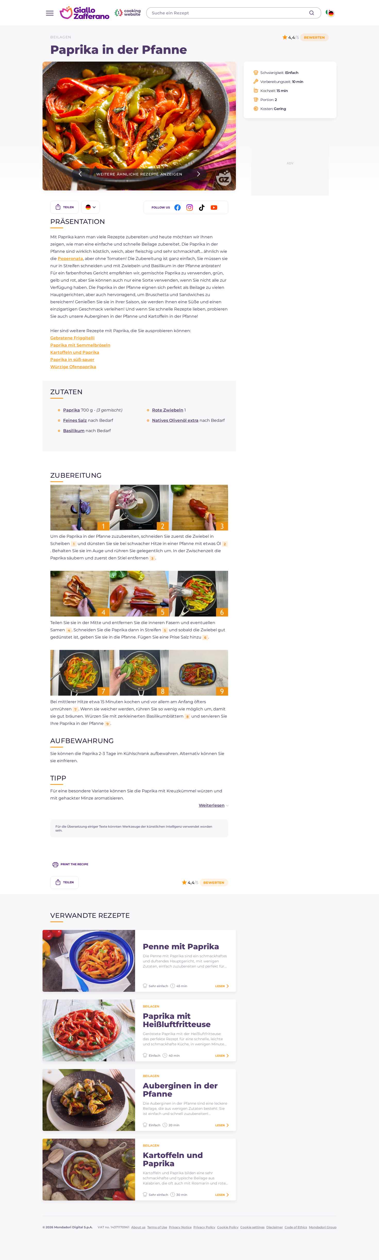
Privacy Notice (180, 1227)
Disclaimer (274, 1227)
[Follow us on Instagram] (190, 207)
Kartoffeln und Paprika (74, 352)
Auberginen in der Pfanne (180, 1090)
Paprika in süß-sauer (72, 359)
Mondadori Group (322, 1227)
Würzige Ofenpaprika (73, 366)
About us (138, 1227)
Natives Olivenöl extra (175, 420)
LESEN (220, 986)
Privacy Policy (204, 1227)
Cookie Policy (227, 1227)
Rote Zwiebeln (167, 410)
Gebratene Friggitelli (72, 337)
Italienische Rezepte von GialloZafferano (101, 12)
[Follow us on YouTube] (214, 207)
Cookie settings (252, 1227)
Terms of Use (157, 1227)
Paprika (71, 410)
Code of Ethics (296, 1227)
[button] (208, 805)
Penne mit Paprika (181, 947)
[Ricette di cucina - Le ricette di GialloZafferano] (330, 13)
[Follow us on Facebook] (178, 207)
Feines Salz (75, 420)
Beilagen (60, 37)
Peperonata (70, 258)
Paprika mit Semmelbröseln (80, 345)
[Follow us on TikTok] (202, 207)
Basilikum (74, 430)
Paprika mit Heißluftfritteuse (177, 1020)
